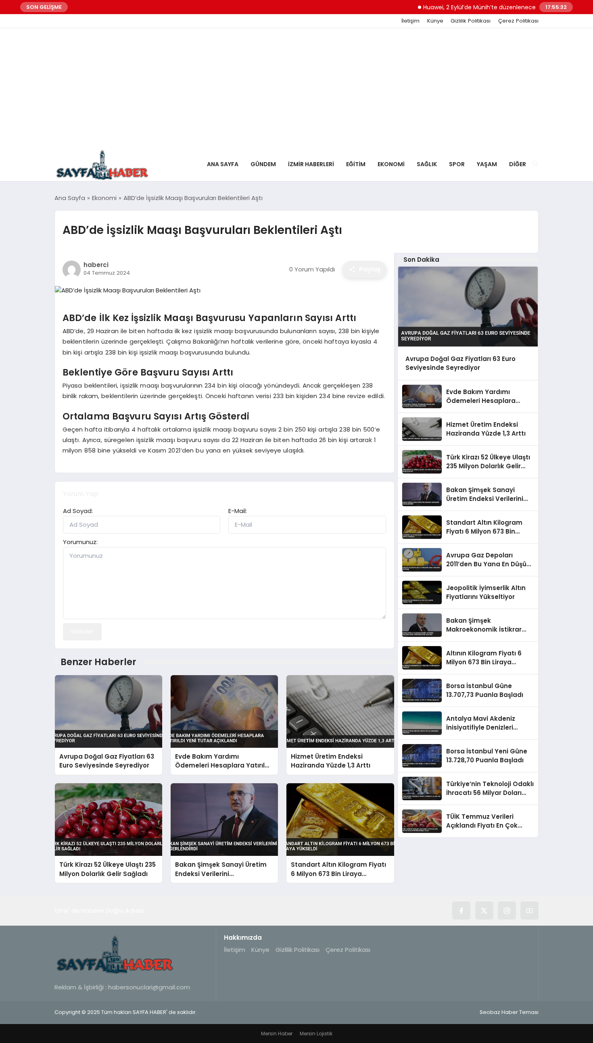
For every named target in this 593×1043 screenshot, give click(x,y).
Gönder (82, 631)
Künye (435, 21)
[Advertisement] (296, 88)
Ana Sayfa (222, 164)
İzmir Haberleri (311, 164)
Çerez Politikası (518, 21)
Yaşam (487, 164)
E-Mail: (237, 511)
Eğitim (355, 164)
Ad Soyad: (78, 511)
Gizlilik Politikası (471, 21)
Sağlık (427, 164)
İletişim (410, 21)
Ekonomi (391, 164)
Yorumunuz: (80, 542)
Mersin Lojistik (316, 1033)
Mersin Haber (276, 1033)
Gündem (263, 164)
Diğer (517, 164)
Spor (457, 164)
